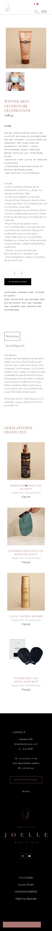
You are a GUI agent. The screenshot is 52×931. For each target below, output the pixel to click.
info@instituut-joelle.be (28, 763)
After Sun (17, 299)
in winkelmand (18, 282)
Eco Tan (27, 303)
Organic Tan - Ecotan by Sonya (26, 492)
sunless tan (34, 306)
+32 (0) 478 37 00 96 (27, 758)
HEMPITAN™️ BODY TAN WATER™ (26, 487)
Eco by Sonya (12, 303)
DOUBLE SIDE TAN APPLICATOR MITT (26, 680)
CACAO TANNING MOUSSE (26, 616)
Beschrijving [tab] (12, 336)
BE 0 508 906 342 (26, 768)
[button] (22, 925)
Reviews (26, 791)
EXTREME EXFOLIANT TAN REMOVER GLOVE (26, 552)
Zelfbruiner (11, 310)
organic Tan (17, 306)
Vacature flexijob (26, 884)
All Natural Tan (34, 299)
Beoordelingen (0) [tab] (15, 346)
